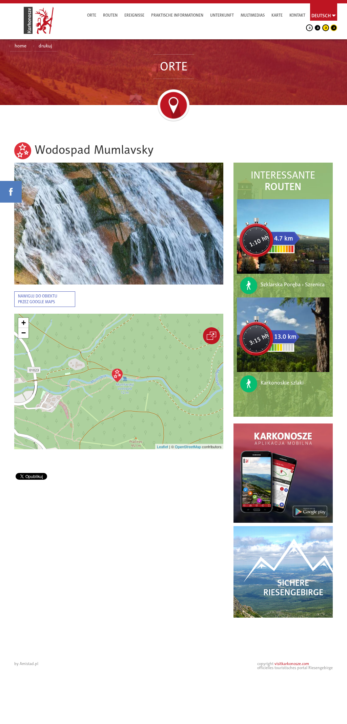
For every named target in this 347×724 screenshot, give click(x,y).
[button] (117, 375)
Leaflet (162, 446)
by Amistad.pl (26, 663)
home (20, 46)
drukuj (45, 46)
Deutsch (321, 15)
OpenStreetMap (188, 446)
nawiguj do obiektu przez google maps (37, 299)
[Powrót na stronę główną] (39, 20)
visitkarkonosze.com (291, 663)
